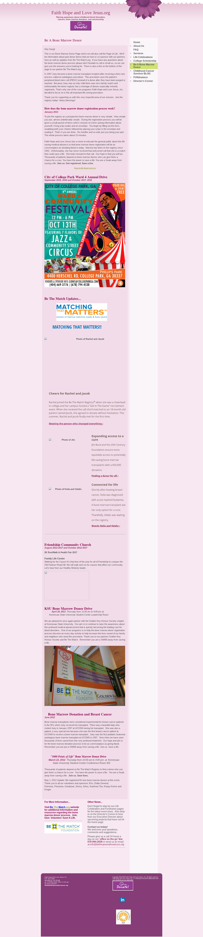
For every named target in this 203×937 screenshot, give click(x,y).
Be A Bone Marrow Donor (143, 65)
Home (136, 42)
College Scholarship (144, 61)
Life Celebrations (143, 57)
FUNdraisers (140, 77)
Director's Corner (143, 81)
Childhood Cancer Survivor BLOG (143, 72)
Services (138, 53)
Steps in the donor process (85, 168)
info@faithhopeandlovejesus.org (56, 885)
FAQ (135, 49)
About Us (138, 46)
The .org (60, 807)
